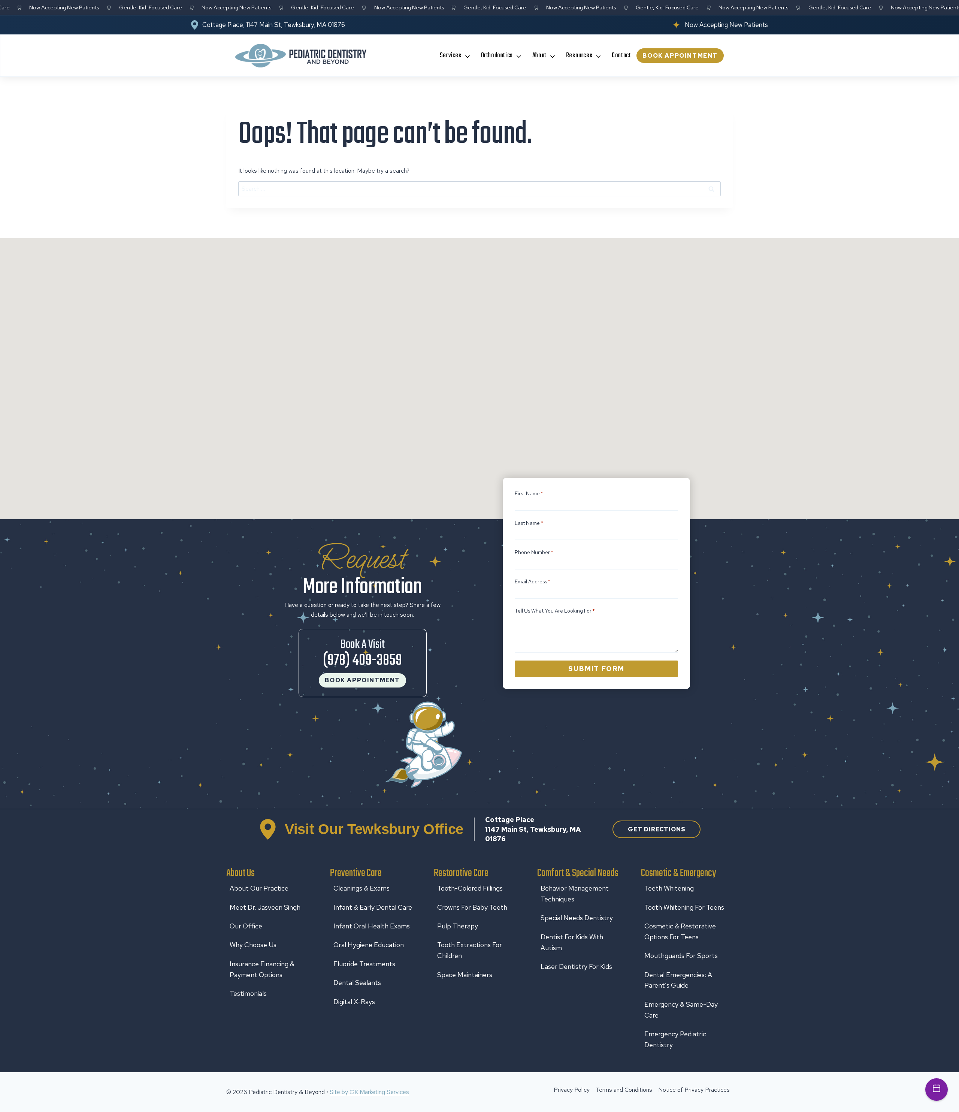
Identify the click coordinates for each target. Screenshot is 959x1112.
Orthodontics (497, 55)
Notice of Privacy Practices (694, 1090)
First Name (529, 493)
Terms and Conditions (624, 1090)
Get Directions (657, 829)
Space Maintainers (464, 974)
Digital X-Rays (354, 1001)
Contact (621, 55)
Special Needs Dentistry (577, 917)
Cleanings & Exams (361, 888)
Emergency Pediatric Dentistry (675, 1039)
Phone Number (534, 552)
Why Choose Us (253, 944)
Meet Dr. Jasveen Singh (265, 907)
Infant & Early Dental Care (372, 907)
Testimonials (248, 993)
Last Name (529, 523)
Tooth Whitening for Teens (684, 907)
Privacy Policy (572, 1090)
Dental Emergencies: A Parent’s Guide (678, 980)
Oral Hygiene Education (368, 944)
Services (451, 55)
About (539, 55)
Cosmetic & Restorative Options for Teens (680, 931)
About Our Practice (259, 888)
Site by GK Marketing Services (369, 1092)
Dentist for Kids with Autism (572, 942)
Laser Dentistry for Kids (576, 966)
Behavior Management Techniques (575, 893)
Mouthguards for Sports (681, 955)
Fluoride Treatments (364, 964)
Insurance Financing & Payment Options (262, 969)
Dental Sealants (357, 982)
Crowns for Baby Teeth (472, 907)
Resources (579, 55)
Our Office (246, 926)
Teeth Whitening (669, 888)
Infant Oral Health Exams (371, 926)
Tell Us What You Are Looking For (555, 610)
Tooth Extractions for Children (469, 950)
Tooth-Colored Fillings (470, 888)
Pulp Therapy (457, 926)
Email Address (532, 581)
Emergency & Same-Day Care (681, 1009)
